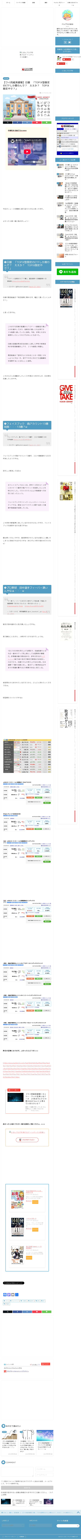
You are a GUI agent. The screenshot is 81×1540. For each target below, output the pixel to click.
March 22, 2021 (35, 287)
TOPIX (6, 1301)
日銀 (38, 1301)
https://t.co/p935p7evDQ (34, 606)
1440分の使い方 (31, 1218)
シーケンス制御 (20, 2)
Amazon (35, 1202)
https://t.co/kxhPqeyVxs (21, 281)
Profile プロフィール (59, 3)
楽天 (43, 1301)
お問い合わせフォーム (73, 3)
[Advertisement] (27, 28)
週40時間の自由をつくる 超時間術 (34, 1247)
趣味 (46, 2)
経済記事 (6, 78)
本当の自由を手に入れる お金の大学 (34, 1191)
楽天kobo (29, 1201)
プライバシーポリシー (10, 1536)
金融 (33, 2)
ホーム (8, 2)
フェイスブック (14, 1301)
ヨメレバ (35, 1194)
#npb (21, 606)
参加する (76, 150)
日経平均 (31, 1301)
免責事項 (21, 1536)
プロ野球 (24, 1301)
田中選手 (7, 1304)
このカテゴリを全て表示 (67, 149)
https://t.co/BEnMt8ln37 (23, 440)
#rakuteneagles (12, 606)
